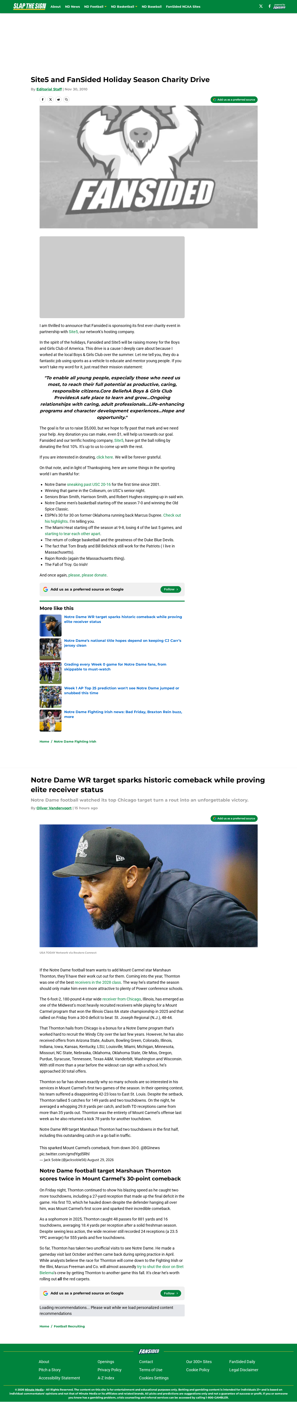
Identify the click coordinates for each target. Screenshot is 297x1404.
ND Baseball (152, 7)
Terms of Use (150, 1369)
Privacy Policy (110, 1369)
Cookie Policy (198, 1369)
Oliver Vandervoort (54, 808)
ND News (72, 7)
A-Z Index (106, 1378)
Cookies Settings (154, 1378)
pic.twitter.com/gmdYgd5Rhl (64, 1154)
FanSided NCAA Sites (183, 7)
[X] (261, 6)
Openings (106, 1361)
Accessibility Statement (59, 1378)
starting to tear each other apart (72, 533)
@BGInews (150, 1147)
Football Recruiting (69, 1326)
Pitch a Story (50, 1369)
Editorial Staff (49, 89)
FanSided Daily (242, 1361)
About (56, 7)
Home (44, 741)
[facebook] (270, 6)
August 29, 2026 (100, 1159)
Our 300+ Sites (199, 1361)
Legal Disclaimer (243, 1369)
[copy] (66, 99)
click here (105, 457)
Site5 (73, 331)
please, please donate (87, 575)
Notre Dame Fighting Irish (75, 741)
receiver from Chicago (121, 999)
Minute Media (34, 1389)
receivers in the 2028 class (97, 982)
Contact (146, 1361)
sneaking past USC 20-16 (89, 484)
